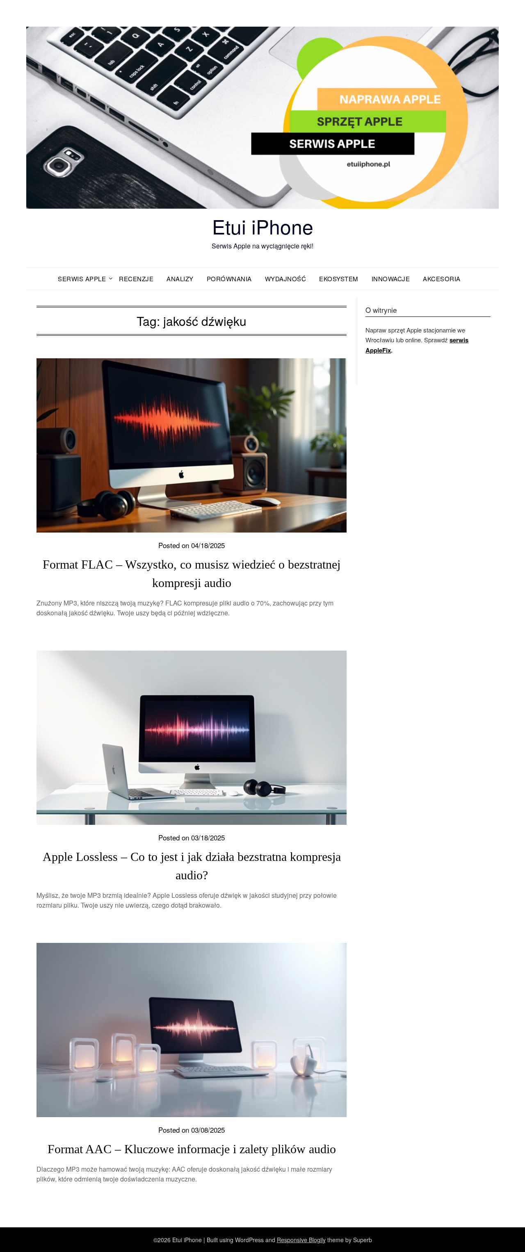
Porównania (229, 278)
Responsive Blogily (301, 1240)
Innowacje (391, 278)
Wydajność (285, 278)
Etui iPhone (262, 226)
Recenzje (136, 278)
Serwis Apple (82, 278)
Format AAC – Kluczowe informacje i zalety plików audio (192, 1149)
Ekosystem (338, 278)
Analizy (180, 278)
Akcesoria (442, 278)
